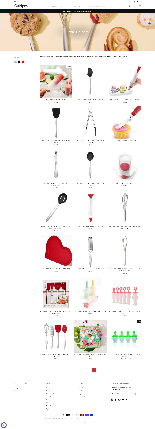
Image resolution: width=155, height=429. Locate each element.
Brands (46, 6)
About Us (16, 1)
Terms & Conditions (51, 405)
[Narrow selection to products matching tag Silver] (15, 62)
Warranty (48, 397)
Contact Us (49, 388)
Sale (110, 6)
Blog (79, 394)
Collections (17, 391)
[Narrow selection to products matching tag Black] (19, 62)
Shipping (48, 391)
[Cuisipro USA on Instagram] (112, 400)
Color (16, 58)
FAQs (47, 400)
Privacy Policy (50, 402)
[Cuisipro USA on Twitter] (123, 400)
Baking (16, 388)
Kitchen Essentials (97, 6)
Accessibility (82, 397)
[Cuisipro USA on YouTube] (119, 400)
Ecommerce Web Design (74, 422)
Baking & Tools (79, 6)
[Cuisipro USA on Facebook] (116, 400)
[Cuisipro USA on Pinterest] (127, 400)
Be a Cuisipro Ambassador (86, 391)
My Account (49, 408)
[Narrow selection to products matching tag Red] (23, 62)
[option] (77, 11)
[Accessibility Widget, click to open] (4, 425)
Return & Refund (51, 394)
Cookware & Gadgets (61, 6)
